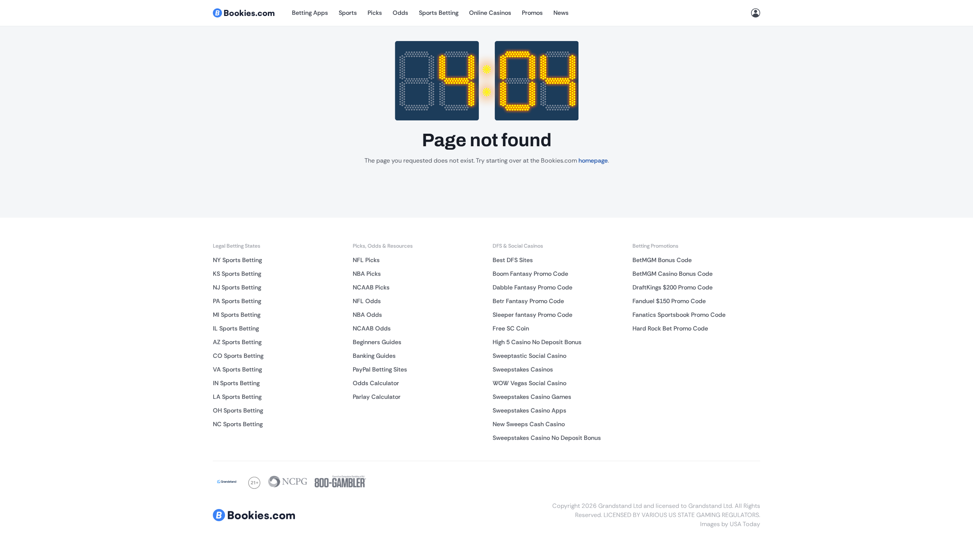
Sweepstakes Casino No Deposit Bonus (547, 438)
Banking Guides (374, 356)
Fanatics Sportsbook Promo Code (679, 315)
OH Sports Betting (238, 410)
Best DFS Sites (513, 260)
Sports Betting (438, 13)
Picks (375, 13)
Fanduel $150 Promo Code (669, 301)
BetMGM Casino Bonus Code (672, 274)
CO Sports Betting (238, 356)
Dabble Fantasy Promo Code (532, 287)
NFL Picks (366, 260)
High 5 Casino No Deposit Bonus (537, 342)
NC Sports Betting (238, 424)
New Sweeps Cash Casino (529, 424)
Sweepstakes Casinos (523, 369)
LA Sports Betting (237, 397)
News (561, 13)
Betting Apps (310, 13)
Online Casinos (490, 13)
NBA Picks (367, 274)
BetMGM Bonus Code (662, 260)
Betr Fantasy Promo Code (528, 301)
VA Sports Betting (237, 369)
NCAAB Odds (372, 328)
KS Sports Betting (237, 274)
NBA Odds (367, 315)
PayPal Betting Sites (380, 369)
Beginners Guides (377, 342)
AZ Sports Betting (237, 342)
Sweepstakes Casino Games (532, 397)
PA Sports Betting (237, 301)
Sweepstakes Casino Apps (529, 410)
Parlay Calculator (377, 397)
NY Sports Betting (237, 260)
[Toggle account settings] (755, 12)
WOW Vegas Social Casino (529, 383)
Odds (400, 13)
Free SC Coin (511, 328)
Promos (532, 13)
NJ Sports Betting (237, 287)
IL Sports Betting (236, 328)
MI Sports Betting (236, 315)
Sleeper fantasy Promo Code (532, 315)
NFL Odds (367, 301)
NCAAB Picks (371, 287)
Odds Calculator (376, 383)
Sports (348, 13)
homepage (593, 160)
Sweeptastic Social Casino (529, 356)
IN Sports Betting (236, 383)
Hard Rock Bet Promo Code (670, 328)
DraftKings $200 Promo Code (672, 287)
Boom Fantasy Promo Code (530, 274)
